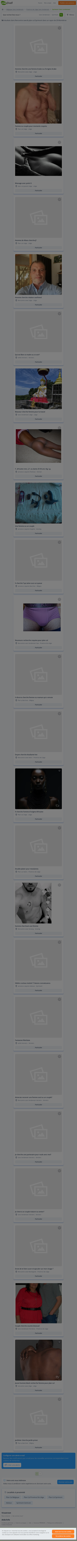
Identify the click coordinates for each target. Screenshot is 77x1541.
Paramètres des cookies (63, 1536)
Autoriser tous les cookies (63, 1532)
